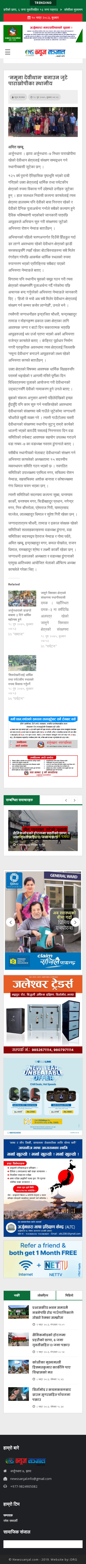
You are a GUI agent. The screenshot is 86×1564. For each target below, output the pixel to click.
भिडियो (69, 1295)
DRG (73, 1559)
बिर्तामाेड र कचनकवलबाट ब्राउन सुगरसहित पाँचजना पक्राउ (51, 1394)
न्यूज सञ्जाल (19, 97)
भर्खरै (17, 1295)
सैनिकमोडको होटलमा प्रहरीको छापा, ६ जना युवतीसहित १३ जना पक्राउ (51, 1340)
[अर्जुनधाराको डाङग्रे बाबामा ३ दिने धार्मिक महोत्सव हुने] (22, 598)
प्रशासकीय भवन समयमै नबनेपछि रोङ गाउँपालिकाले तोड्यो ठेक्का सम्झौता (53, 1312)
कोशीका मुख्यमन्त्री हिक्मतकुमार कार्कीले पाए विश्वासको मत (51, 1367)
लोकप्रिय (43, 1295)
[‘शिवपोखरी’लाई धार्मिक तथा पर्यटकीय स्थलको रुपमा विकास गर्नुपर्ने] (22, 663)
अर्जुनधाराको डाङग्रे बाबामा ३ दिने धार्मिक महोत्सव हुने (19, 615)
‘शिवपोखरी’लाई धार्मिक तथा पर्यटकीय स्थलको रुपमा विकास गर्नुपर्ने (20, 679)
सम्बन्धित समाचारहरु (19, 799)
